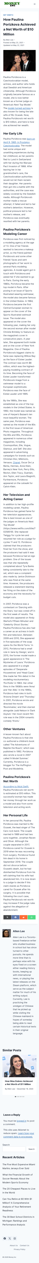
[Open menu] (35, 4)
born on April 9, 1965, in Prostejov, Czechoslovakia (19, 142)
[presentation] (19, 1066)
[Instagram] (15, 1238)
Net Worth (8, 15)
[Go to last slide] (5, 1074)
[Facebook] (4, 1238)
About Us (14, 1245)
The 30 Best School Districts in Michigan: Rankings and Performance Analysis (18, 1221)
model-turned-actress (19, 108)
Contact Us (24, 1245)
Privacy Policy (19, 1249)
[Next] (33, 1074)
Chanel (16, 462)
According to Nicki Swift (15, 786)
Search (6, 1145)
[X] (9, 1238)
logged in (21, 1121)
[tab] (15, 1096)
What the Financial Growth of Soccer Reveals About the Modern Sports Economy (17, 1178)
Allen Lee (9, 40)
